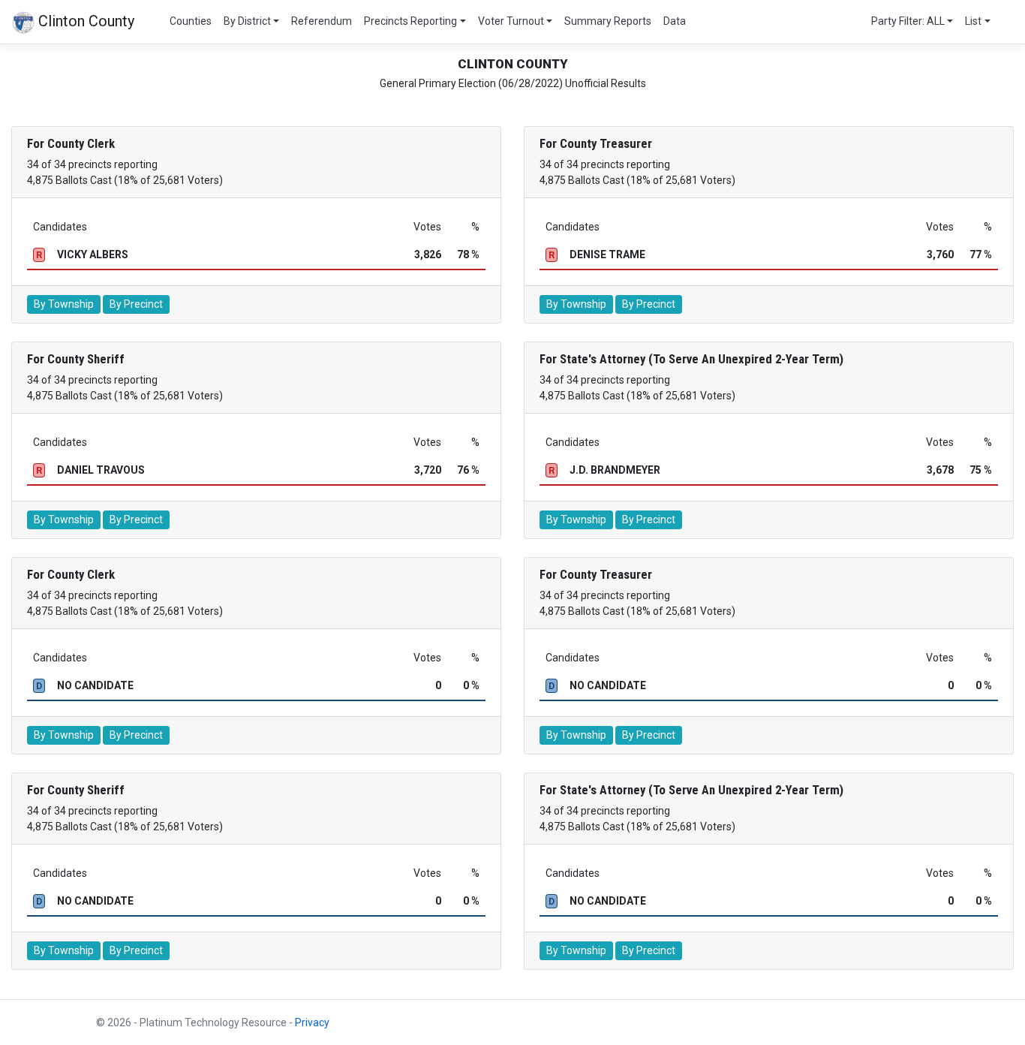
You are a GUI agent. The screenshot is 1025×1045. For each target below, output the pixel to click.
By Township (64, 304)
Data (674, 21)
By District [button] (247, 21)
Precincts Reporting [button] (410, 21)
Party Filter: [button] (908, 21)
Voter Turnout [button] (511, 21)
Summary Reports (607, 21)
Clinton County (84, 21)
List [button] (973, 21)
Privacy (312, 1022)
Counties (191, 21)
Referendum (321, 21)
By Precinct (136, 304)
